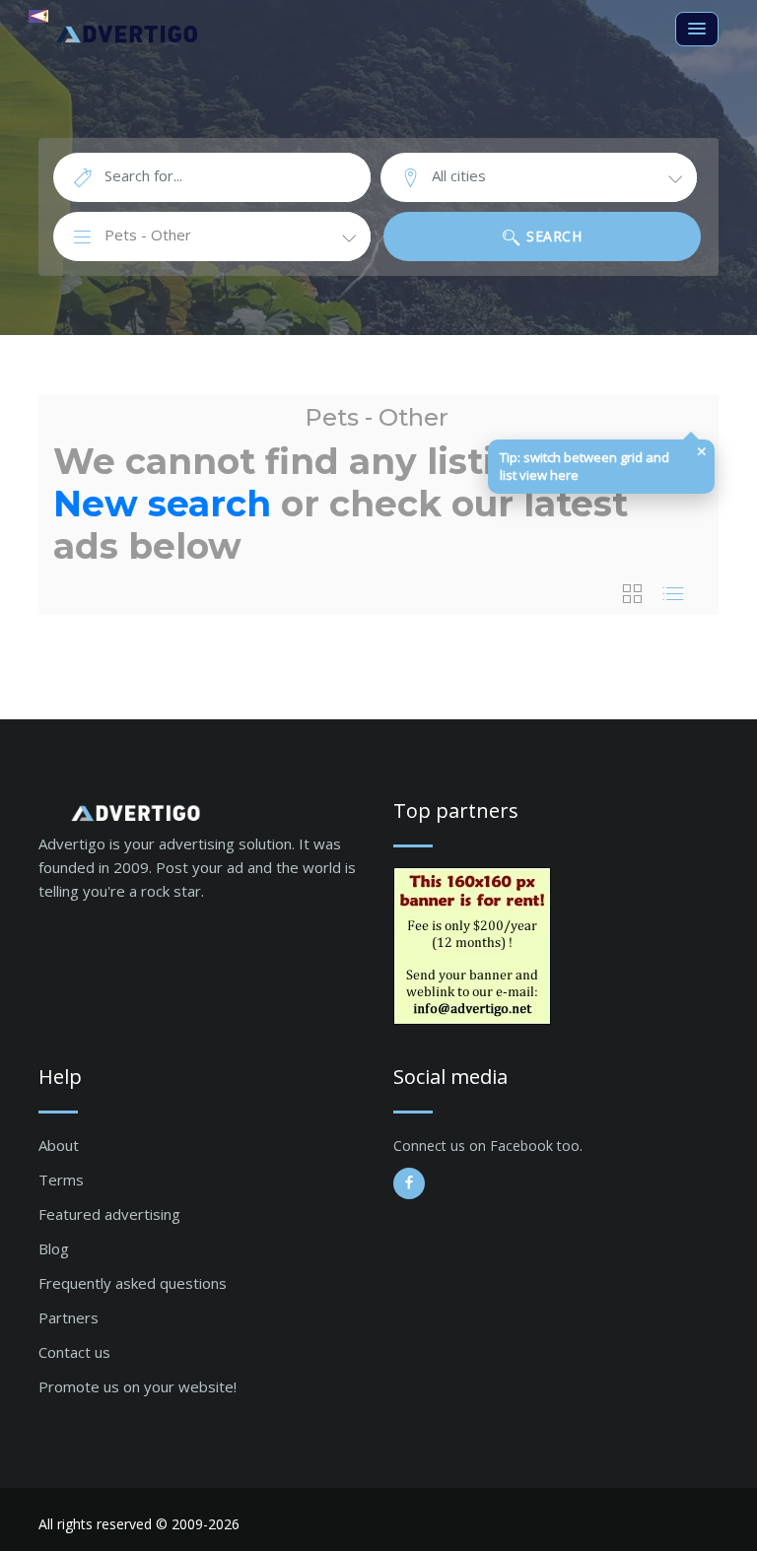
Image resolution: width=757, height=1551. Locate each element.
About (58, 1145)
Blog (53, 1248)
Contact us (74, 1352)
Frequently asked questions (132, 1283)
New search (162, 503)
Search (552, 236)
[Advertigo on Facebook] (409, 1183)
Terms (61, 1179)
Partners (68, 1317)
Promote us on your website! (137, 1386)
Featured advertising (109, 1214)
